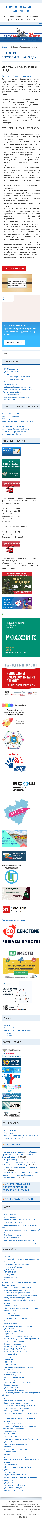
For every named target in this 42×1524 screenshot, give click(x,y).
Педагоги (7, 1446)
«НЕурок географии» (11, 1159)
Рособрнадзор (7, 419)
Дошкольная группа (11, 371)
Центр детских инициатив (13, 1487)
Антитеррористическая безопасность (18, 1326)
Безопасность (9, 1313)
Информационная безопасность (16, 1321)
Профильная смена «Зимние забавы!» (18, 1400)
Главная (6, 1256)
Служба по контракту (12, 1235)
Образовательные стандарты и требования (20, 1308)
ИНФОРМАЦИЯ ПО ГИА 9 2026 (15, 1349)
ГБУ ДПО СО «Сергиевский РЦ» (14, 431)
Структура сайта (10, 1354)
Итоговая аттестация (12, 1344)
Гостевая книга (9, 1359)
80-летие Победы (10, 1375)
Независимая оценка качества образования (21, 1339)
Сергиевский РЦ (13, 1144)
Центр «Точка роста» (11, 1436)
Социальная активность (13, 379)
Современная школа (11, 394)
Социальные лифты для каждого (16, 376)
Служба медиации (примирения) (16, 1408)
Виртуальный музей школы (14, 1485)
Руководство (8, 1274)
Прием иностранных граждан (15, 1490)
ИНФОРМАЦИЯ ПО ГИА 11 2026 (15, 1351)
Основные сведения (11, 1262)
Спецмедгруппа (9, 1364)
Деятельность (9, 1328)
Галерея (6, 1462)
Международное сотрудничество (16, 397)
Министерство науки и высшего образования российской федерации (16, 1187)
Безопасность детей (11, 1316)
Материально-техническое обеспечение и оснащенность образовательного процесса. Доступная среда (19, 1282)
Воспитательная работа (13, 1331)
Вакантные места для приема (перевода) (19, 1292)
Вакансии (7, 374)
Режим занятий (9, 1451)
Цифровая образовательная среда (17, 387)
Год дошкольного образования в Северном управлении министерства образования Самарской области (20, 1154)
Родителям (8, 1333)
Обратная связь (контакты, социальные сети (21, 1459)
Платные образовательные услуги (17, 1287)
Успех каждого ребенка (12, 392)
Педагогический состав (12, 1277)
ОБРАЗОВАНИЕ (9, 1272)
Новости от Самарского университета (18, 1028)
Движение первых (10, 1431)
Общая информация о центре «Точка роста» (21, 1439)
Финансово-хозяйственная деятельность (19, 1290)
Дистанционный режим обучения (16, 1390)
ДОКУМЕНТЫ (8, 1269)
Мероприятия (8, 1454)
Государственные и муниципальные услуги (20, 1413)
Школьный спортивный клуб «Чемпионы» (19, 1405)
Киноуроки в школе (12, 1238)
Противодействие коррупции (13, 920)
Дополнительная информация (15, 1457)
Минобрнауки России (10, 413)
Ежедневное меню (10, 1305)
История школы (9, 400)
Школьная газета (10, 1035)
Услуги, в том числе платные (14, 1475)
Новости (6, 1025)
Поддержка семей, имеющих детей (17, 389)
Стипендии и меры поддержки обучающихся (21, 1295)
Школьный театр (10, 1416)
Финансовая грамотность (13, 1380)
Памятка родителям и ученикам (16, 1403)
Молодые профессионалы (13, 382)
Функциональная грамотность (15, 1377)
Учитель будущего (10, 384)
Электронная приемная (12, 1423)
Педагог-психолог (10, 1385)
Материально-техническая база (16, 1449)
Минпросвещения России (12, 416)
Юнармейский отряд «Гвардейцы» (17, 1382)
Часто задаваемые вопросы (14, 1341)
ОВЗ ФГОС (7, 1362)
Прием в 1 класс (9, 1310)
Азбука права (8, 1357)
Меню (23, 39)
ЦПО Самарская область (11, 434)
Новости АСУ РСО (10, 1323)
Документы (7, 1441)
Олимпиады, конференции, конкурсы (18, 1367)
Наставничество (10, 1434)
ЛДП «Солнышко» (10, 1464)
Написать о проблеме (15, 342)
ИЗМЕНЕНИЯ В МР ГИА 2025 (14, 1346)
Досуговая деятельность (13, 1398)
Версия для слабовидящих (13, 268)
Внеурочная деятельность (13, 1372)
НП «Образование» (11, 369)
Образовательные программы (15, 1444)
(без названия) (10, 1130)
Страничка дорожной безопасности (17, 1318)
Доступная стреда (10, 1482)
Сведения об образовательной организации (21, 1259)
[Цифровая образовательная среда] (16, 76)
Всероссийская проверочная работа (17, 1336)
